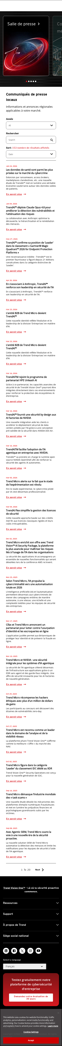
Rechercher (12, 133)
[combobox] (31, 125)
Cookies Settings (31, 1032)
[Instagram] (30, 951)
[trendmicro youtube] (39, 951)
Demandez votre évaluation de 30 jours (28, 997)
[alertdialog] (31, 1027)
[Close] (58, 1013)
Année (9, 119)
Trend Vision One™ (14, 887)
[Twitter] (22, 951)
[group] (26, 46)
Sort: (27, 147)
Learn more (53, 1026)
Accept (31, 1040)
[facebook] (14, 951)
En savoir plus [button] (14, 194)
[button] (26, 81)
